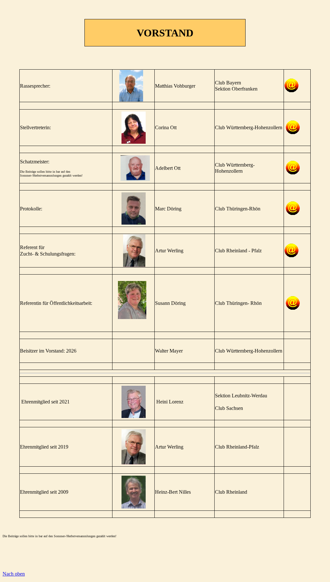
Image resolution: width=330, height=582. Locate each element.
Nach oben (14, 574)
